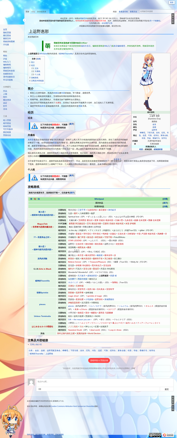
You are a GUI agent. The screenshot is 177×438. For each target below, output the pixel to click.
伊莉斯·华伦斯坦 (83, 265)
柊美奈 (71, 258)
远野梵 (154, 130)
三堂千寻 (81, 210)
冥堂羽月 (81, 289)
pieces (42, 304)
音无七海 (87, 269)
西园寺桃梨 (82, 279)
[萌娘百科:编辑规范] (47, 46)
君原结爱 (80, 299)
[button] (71, 123)
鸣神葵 (105, 234)
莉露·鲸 (113, 276)
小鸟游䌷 (89, 299)
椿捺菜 (100, 255)
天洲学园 (80, 286)
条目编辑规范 (119, 46)
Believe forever (74, 262)
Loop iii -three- (115, 330)
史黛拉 (113, 234)
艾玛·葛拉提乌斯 (94, 223)
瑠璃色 (115, 282)
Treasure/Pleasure (98, 262)
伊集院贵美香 (74, 303)
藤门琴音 (81, 237)
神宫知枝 (99, 237)
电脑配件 (117, 159)
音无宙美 (107, 265)
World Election (94, 333)
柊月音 (81, 255)
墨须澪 (96, 269)
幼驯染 (56, 93)
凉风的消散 (42, 258)
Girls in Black (45, 269)
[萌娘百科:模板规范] (34, 126)
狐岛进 (90, 237)
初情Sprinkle (42, 292)
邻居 (143, 138)
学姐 (149, 138)
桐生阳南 (99, 244)
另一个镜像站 (155, 21)
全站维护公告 (107, 23)
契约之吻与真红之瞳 (66, 333)
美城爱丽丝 (109, 299)
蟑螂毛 (142, 133)
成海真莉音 (158, 149)
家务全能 (164, 135)
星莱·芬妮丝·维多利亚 (103, 220)
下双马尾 (150, 133)
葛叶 (76, 213)
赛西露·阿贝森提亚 (77, 223)
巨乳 (163, 133)
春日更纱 (102, 210)
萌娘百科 (83, 18)
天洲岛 (58, 103)
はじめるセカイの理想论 (42, 326)
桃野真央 (81, 247)
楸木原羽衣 (90, 255)
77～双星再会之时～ (42, 237)
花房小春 (91, 289)
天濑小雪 (119, 220)
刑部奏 (71, 292)
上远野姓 (49, 354)
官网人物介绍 (36, 344)
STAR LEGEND (75, 240)
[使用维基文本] (39, 389)
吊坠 (94, 350)
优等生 (156, 135)
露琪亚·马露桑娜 (106, 313)
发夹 (158, 133)
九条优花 (128, 220)
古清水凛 (121, 234)
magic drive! (73, 296)
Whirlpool (43, 54)
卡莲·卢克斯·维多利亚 (146, 234)
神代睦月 (112, 210)
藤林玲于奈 (98, 258)
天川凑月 (81, 276)
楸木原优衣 (86, 258)
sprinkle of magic (94, 296)
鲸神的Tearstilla (66, 54)
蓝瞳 (154, 127)
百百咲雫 (110, 289)
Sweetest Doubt (75, 330)
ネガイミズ (73, 282)
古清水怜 (80, 244)
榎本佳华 (108, 255)
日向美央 (101, 289)
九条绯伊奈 (92, 210)
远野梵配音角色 (53, 350)
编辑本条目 (86, 46)
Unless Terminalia (42, 316)
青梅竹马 (156, 138)
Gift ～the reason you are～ (80, 319)
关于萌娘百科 (40, 435)
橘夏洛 (94, 313)
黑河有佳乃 (96, 265)
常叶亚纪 (87, 234)
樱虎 (89, 247)
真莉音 (43, 106)
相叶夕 (71, 269)
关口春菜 (108, 258)
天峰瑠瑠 (131, 234)
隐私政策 (30, 435)
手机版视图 (59, 435)
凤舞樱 (160, 234)
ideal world (95, 330)
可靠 (150, 135)
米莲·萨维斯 (130, 223)
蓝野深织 (99, 299)
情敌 (80, 106)
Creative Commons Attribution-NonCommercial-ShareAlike (72, 406)
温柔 (144, 135)
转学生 (164, 138)
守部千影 (108, 237)
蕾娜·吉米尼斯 (154, 220)
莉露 (55, 143)
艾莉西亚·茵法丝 (85, 220)
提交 (167, 389)
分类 (30, 350)
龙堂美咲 (120, 244)
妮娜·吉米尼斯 (140, 220)
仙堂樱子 (72, 279)
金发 (154, 124)
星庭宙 (79, 234)
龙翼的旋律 (81, 333)
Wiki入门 (108, 46)
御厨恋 (81, 313)
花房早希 (80, 292)
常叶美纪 (97, 234)
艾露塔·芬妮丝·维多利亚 (113, 223)
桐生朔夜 (89, 244)
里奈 (87, 313)
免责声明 (50, 435)
